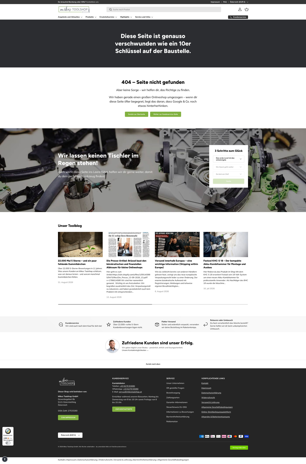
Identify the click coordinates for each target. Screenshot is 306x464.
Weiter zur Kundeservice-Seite (165, 114)
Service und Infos (142, 17)
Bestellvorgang (173, 393)
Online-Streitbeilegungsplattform (216, 412)
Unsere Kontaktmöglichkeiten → (135, 350)
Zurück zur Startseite (136, 114)
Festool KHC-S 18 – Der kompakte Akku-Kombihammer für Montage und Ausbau (224, 264)
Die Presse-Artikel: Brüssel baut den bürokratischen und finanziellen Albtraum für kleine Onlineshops (126, 264)
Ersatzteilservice (107, 17)
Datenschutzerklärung (211, 393)
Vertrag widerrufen (239, 447)
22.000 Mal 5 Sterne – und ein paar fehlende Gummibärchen (77, 262)
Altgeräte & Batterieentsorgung (215, 416)
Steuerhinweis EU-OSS (176, 407)
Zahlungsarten (172, 397)
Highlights (124, 17)
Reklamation (172, 421)
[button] (246, 9)
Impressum (215, 2)
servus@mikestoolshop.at (130, 392)
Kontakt (204, 383)
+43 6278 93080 (127, 386)
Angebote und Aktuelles (69, 17)
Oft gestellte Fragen (175, 388)
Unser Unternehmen (175, 383)
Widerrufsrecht (208, 397)
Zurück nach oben (153, 364)
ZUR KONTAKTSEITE (123, 409)
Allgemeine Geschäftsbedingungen (217, 407)
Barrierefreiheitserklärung (177, 416)
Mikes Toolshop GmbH (70, 446)
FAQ (225, 2)
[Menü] (12, 428)
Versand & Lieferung (210, 402)
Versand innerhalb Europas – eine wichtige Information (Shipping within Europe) (176, 264)
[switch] (8, 443)
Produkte (90, 17)
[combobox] (164, 9)
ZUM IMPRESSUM (68, 417)
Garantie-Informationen (176, 402)
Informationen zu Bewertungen (180, 412)
